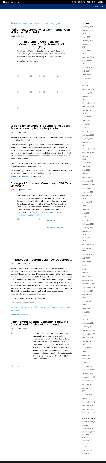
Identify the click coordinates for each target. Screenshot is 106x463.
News (22, 36)
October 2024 (88, 57)
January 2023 (87, 139)
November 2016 (88, 402)
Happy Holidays (88, 422)
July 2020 (86, 258)
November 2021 (88, 188)
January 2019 (87, 327)
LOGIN (100, 2)
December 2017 (88, 377)
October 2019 (87, 291)
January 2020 (87, 280)
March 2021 (87, 220)
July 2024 (86, 71)
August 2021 (87, 202)
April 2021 (86, 217)
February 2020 (88, 276)
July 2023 (86, 120)
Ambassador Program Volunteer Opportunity (41, 260)
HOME (73, 2)
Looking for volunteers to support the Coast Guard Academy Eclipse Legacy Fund (40, 127)
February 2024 (88, 89)
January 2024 (87, 93)
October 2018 (87, 338)
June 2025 (86, 37)
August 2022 (87, 163)
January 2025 (87, 40)
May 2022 (86, 170)
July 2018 (86, 351)
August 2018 (87, 348)
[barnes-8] (61, 103)
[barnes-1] (35, 87)
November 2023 (88, 103)
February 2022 (88, 177)
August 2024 (87, 67)
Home (97, 6)
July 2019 (85, 305)
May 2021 (86, 213)
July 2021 (85, 206)
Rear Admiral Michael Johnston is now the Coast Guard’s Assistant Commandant (39, 323)
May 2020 (86, 265)
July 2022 (86, 166)
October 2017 (87, 384)
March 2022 (87, 174)
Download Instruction (19, 315)
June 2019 (86, 308)
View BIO (50, 220)
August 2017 (87, 394)
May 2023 (86, 124)
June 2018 (86, 355)
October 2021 (87, 192)
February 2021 (88, 224)
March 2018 (87, 366)
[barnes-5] (35, 103)
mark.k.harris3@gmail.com (21, 176)
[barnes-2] (61, 87)
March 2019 (87, 319)
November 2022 (88, 149)
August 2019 (87, 301)
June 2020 (86, 262)
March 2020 (87, 273)
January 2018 (87, 373)
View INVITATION (54, 227)
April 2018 (86, 362)
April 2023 (86, 128)
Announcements (26, 132)
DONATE (81, 2)
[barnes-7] (21, 119)
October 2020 (88, 244)
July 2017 (86, 398)
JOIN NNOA (91, 2)
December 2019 (88, 284)
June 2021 (86, 209)
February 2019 (88, 323)
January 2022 (87, 181)
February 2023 (88, 135)
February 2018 (88, 370)
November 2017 (88, 381)
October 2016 (87, 405)
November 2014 (88, 413)
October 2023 (88, 107)
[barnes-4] (21, 103)
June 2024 (86, 74)
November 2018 (88, 334)
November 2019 (88, 287)
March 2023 (87, 131)
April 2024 (86, 82)
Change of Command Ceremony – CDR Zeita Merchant (41, 184)
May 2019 (86, 312)
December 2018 (88, 330)
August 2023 (87, 117)
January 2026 (87, 27)
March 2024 (87, 85)
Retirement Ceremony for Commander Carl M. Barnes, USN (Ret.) (40, 31)
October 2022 (88, 152)
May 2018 (86, 359)
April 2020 (86, 269)
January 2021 (87, 228)
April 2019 (86, 316)
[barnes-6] (48, 87)
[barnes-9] (21, 87)
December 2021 (88, 184)
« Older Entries (16, 366)
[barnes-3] (48, 98)
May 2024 (86, 78)
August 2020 (87, 254)
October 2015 (87, 409)
